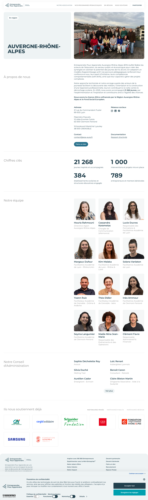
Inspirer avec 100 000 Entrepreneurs (80, 458)
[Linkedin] (115, 111)
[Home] (17, 5)
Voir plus (109, 391)
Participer (137, 5)
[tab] (94, 410)
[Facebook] (119, 111)
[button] (88, 5)
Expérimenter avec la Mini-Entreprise (81, 461)
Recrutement (111, 467)
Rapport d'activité (119, 137)
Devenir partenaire (113, 458)
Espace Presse (111, 470)
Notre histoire (72, 467)
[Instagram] (112, 111)
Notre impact (72, 470)
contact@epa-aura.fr (83, 137)
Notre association (64, 5)
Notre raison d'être (74, 464)
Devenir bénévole (112, 461)
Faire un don (81, 144)
